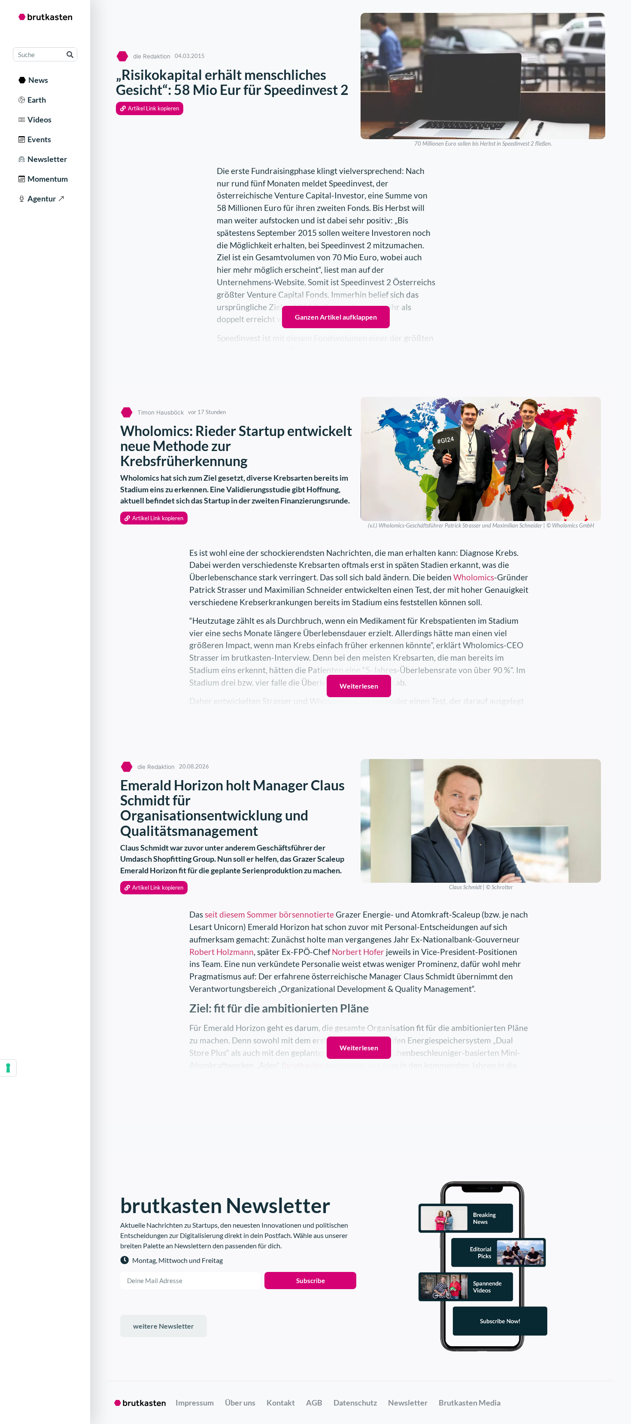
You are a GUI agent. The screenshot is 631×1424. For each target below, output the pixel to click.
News (37, 80)
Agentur (40, 198)
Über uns (240, 1402)
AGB (314, 1402)
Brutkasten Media (470, 1402)
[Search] (70, 54)
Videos (38, 119)
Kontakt (281, 1402)
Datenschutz (355, 1402)
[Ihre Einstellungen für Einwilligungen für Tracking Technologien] (8, 1068)
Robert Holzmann (221, 952)
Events (38, 139)
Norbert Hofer (358, 952)
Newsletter (46, 159)
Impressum (195, 1402)
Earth (35, 99)
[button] (149, 108)
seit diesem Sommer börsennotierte (269, 914)
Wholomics (473, 577)
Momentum (46, 178)
